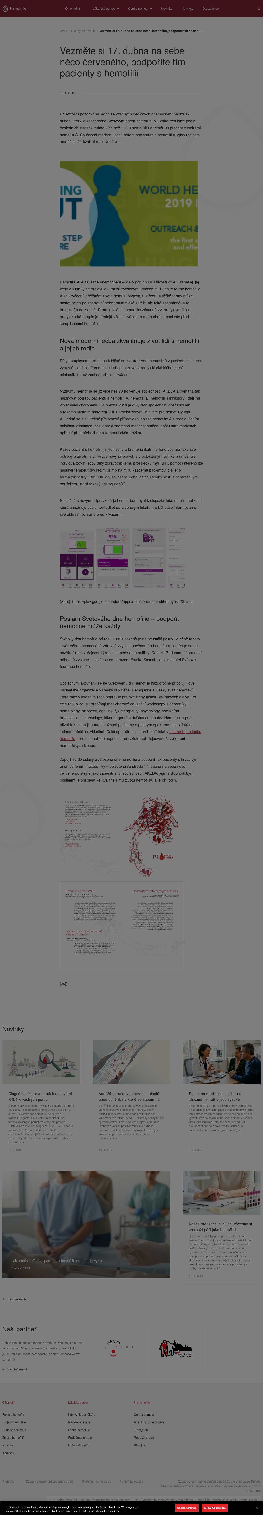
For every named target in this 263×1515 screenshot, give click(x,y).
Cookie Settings (186, 1508)
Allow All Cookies (215, 1508)
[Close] (257, 1507)
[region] (131, 1508)
